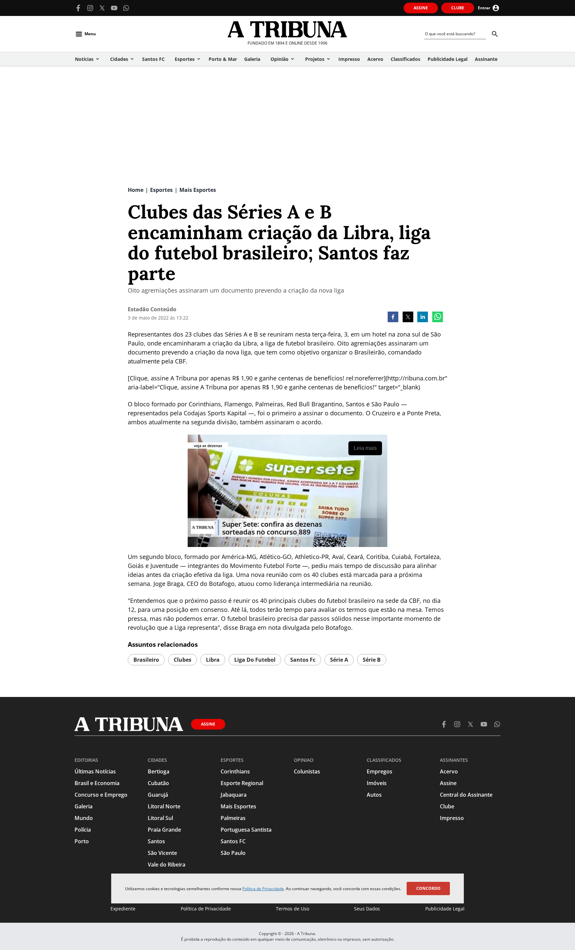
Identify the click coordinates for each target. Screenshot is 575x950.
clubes (182, 659)
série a (339, 659)
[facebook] (393, 318)
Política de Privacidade (263, 888)
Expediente (122, 908)
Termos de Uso (292, 908)
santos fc (302, 659)
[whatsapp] (437, 318)
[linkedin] (422, 318)
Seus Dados (367, 908)
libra (213, 659)
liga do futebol (255, 659)
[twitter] (408, 318)
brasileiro (146, 659)
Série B (372, 659)
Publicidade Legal (445, 908)
